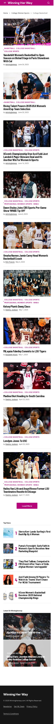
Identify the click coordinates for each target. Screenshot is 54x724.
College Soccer (14, 653)
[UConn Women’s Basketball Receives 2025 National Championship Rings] (8, 595)
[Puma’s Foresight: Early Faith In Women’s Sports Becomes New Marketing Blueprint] (8, 549)
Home (5, 13)
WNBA (36, 204)
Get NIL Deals (19, 706)
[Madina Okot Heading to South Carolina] (27, 375)
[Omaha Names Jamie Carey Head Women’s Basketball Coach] (27, 235)
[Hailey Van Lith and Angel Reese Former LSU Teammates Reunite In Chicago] (27, 465)
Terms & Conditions (11, 714)
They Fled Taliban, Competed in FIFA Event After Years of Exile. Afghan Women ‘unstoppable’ (34, 564)
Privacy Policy (32, 706)
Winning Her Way (20, 3)
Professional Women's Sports (18, 204)
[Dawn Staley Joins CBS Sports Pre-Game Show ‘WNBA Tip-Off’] (27, 184)
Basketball (9, 48)
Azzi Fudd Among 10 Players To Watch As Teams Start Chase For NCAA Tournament (34, 579)
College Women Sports (20, 13)
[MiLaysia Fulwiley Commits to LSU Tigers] (27, 331)
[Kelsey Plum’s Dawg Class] (27, 283)
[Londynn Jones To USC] (27, 420)
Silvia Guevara (13, 636)
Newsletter (7, 706)
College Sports (11, 51)
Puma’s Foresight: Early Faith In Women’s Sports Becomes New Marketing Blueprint (34, 548)
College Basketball (25, 48)
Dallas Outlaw (13, 663)
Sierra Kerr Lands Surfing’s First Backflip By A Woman (35, 533)
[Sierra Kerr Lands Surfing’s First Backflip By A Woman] (8, 533)
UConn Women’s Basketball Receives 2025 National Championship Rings (32, 595)
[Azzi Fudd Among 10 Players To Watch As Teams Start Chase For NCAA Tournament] (8, 580)
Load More (27, 506)
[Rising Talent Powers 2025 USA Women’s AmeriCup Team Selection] (27, 85)
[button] (5, 2)
